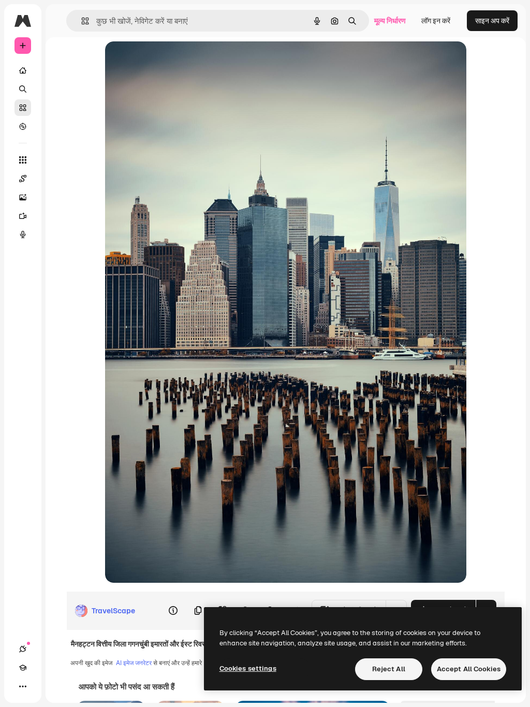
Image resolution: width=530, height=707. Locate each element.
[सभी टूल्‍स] (22, 160)
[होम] (22, 70)
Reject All (388, 669)
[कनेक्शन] (22, 649)
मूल (161, 61)
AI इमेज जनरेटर (134, 663)
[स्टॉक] (22, 107)
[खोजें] (22, 89)
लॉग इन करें (435, 20)
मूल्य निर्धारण (390, 20)
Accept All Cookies (468, 669)
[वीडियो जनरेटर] (22, 216)
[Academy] (22, 667)
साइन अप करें (492, 20)
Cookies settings (247, 668)
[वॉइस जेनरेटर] (22, 234)
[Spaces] (22, 178)
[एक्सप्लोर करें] (22, 126)
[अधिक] (22, 686)
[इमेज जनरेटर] (22, 197)
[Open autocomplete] (81, 21)
